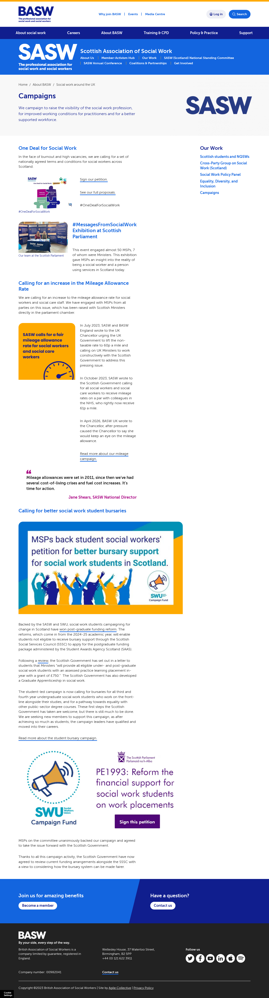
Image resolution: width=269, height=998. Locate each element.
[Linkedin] (220, 958)
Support (246, 33)
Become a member (38, 905)
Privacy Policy (144, 988)
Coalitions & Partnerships (148, 63)
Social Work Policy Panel (220, 174)
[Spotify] (241, 958)
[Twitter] (190, 958)
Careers (73, 33)
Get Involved (183, 63)
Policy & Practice (204, 33)
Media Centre (155, 14)
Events (133, 14)
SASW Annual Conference (103, 63)
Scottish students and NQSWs (224, 157)
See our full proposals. (98, 192)
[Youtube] (210, 958)
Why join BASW (110, 14)
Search (242, 14)
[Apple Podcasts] (230, 958)
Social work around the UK (75, 85)
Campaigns (209, 193)
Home (23, 85)
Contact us (163, 905)
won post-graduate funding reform (88, 629)
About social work (31, 33)
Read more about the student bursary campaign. (58, 738)
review (43, 660)
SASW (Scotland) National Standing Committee (199, 58)
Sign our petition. (94, 179)
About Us (87, 58)
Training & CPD (156, 33)
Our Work (149, 58)
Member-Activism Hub (118, 58)
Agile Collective (120, 988)
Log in (218, 14)
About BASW (111, 33)
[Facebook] (200, 958)
